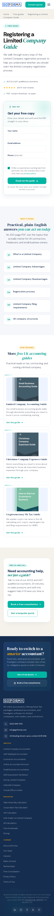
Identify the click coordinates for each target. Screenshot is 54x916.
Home (6, 14)
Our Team (7, 851)
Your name (12, 131)
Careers (7, 856)
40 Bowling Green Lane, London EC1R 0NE (28, 736)
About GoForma (10, 846)
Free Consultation (11, 871)
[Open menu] (49, 5)
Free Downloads (10, 828)
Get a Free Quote (25, 674)
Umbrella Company (11, 785)
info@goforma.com (18, 730)
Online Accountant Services (16, 764)
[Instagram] (21, 910)
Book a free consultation (24, 604)
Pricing (6, 833)
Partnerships (9, 866)
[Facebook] (27, 910)
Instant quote (35, 4)
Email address (14, 143)
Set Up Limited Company (14, 780)
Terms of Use (9, 882)
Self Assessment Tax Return (15, 775)
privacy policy (30, 173)
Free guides (18, 14)
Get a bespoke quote (22, 613)
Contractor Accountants (14, 759)
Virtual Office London (12, 790)
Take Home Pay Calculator (15, 802)
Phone (15, 155)
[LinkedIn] (15, 910)
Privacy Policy (9, 876)
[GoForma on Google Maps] (39, 910)
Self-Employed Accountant (15, 754)
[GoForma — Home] (11, 5)
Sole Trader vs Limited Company (17, 818)
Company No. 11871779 (34, 900)
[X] (33, 910)
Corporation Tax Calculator (15, 807)
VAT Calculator (10, 813)
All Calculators (10, 823)
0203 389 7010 (16, 724)
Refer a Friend (9, 861)
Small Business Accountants (16, 769)
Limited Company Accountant (16, 749)
